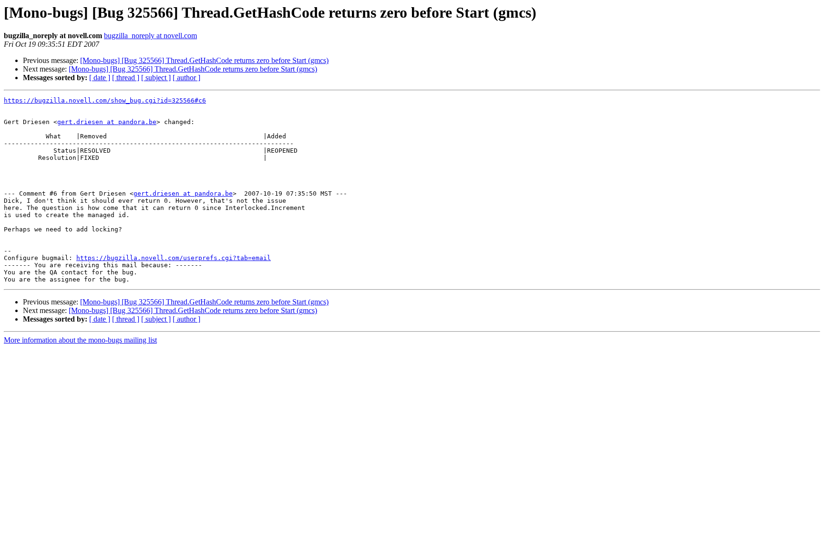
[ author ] (186, 77)
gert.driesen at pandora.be (106, 121)
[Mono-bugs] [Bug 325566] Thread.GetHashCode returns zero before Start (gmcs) (204, 60)
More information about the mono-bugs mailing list (80, 340)
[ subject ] (156, 77)
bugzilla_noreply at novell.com (150, 35)
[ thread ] (125, 77)
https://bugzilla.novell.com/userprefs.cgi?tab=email (173, 257)
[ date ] (99, 77)
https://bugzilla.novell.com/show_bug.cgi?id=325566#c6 (105, 100)
